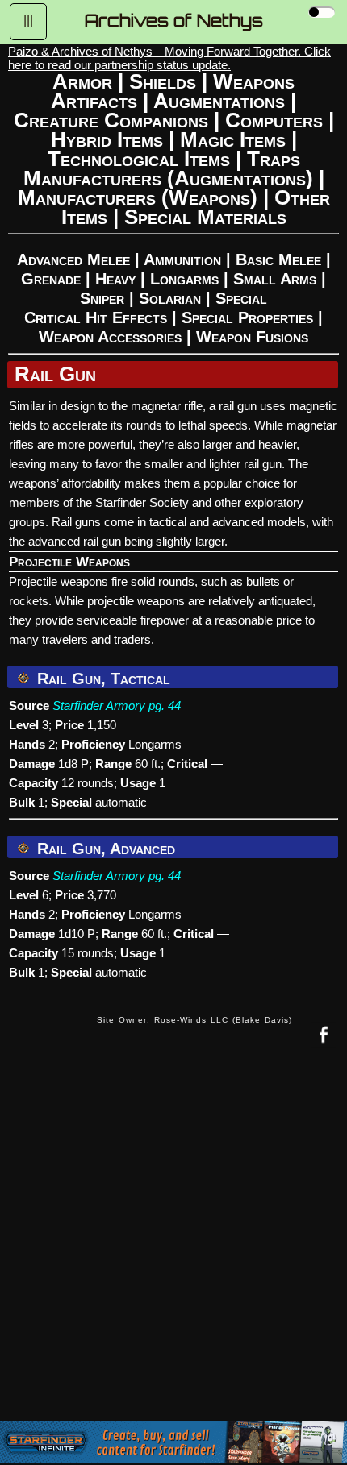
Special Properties (247, 317)
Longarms (184, 279)
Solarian (170, 298)
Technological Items (139, 159)
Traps (273, 159)
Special (241, 298)
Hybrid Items (107, 139)
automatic (121, 802)
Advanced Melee (73, 259)
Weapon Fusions (252, 337)
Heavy (115, 279)
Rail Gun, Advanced (103, 848)
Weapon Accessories (110, 337)
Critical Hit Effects (95, 317)
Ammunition (182, 259)
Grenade (51, 279)
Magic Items (233, 139)
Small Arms (274, 279)
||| (28, 20)
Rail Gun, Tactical (101, 678)
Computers (274, 120)
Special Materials (205, 217)
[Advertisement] (173, 1246)
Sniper (102, 298)
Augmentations (219, 101)
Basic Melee (278, 259)
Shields (162, 81)
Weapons (254, 81)
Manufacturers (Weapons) (137, 197)
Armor (82, 81)
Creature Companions (111, 120)
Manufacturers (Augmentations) (168, 178)
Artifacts (94, 101)
